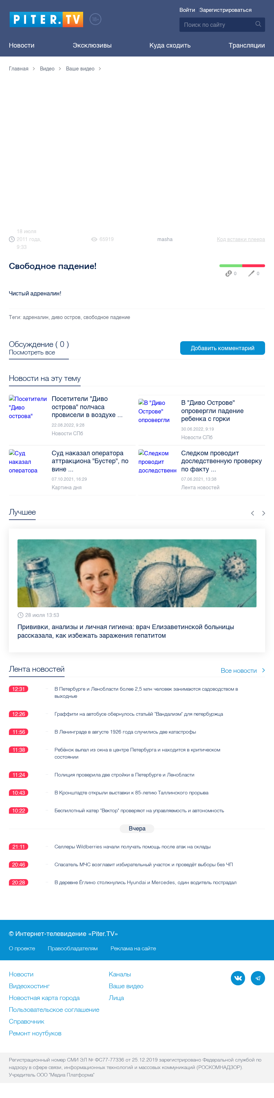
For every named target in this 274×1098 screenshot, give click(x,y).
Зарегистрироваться (225, 10)
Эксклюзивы (92, 45)
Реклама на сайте (133, 948)
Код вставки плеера (241, 239)
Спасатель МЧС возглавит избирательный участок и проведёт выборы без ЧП (144, 864)
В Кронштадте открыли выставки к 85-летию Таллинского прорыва (131, 792)
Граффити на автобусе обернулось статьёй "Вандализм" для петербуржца (139, 714)
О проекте (22, 948)
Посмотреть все (32, 352)
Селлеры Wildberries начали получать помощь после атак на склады (132, 846)
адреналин (36, 317)
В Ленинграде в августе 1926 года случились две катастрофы (125, 732)
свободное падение (106, 317)
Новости (22, 45)
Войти (187, 10)
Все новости (239, 670)
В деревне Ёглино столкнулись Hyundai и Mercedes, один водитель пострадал (146, 882)
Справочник (26, 1021)
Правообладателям (73, 948)
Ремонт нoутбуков (35, 1033)
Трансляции (247, 45)
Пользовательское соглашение (54, 1010)
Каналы (120, 974)
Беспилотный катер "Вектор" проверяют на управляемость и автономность (139, 810)
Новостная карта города (44, 998)
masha (165, 239)
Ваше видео (126, 986)
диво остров (66, 317)
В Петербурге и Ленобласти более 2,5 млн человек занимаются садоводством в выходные (146, 692)
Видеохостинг (29, 986)
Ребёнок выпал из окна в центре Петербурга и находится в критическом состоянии (137, 753)
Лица (116, 998)
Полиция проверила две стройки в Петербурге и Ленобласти (124, 774)
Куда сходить (170, 45)
